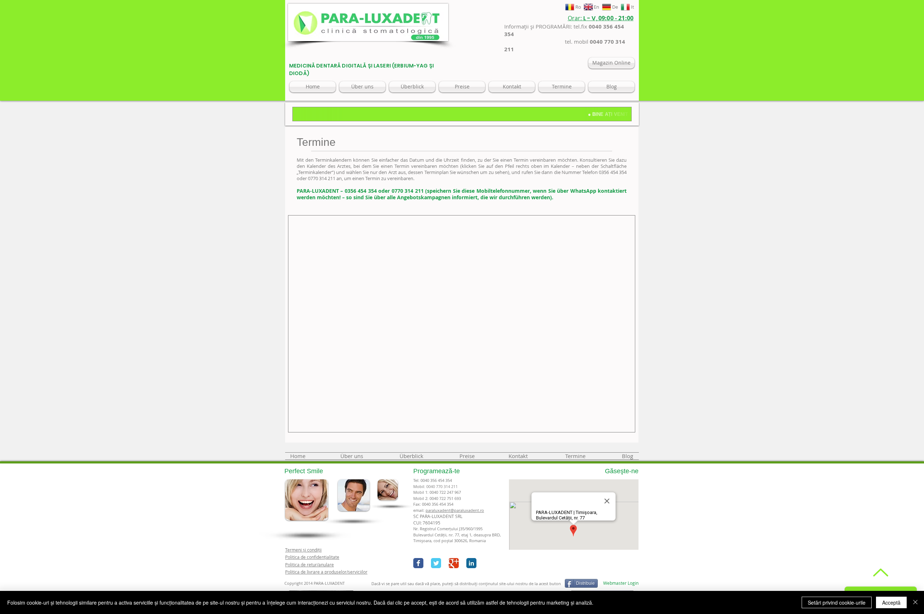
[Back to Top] (879, 572)
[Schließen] (915, 602)
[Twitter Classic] (436, 563)
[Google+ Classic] (454, 563)
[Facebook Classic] (418, 563)
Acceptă (891, 602)
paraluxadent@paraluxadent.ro (455, 510)
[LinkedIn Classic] (471, 563)
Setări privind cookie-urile (837, 602)
